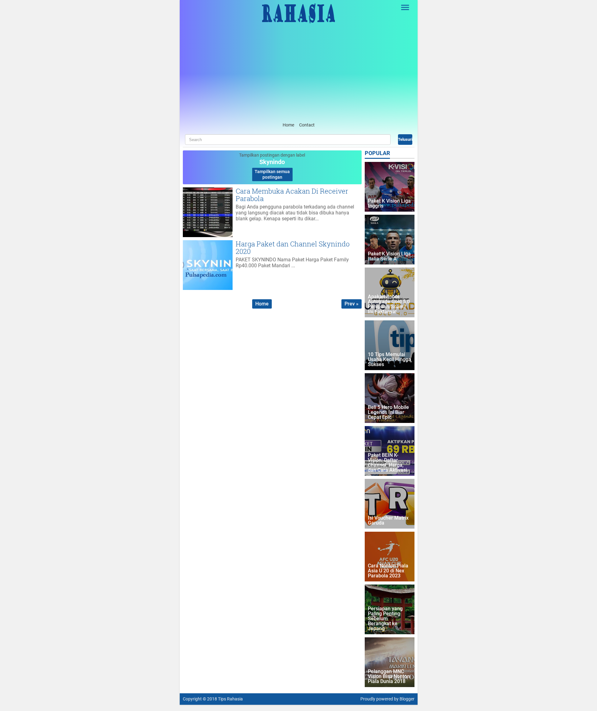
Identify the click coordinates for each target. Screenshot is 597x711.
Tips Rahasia (230, 699)
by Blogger (404, 699)
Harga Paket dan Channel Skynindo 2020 (292, 247)
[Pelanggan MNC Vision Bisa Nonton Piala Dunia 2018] (389, 662)
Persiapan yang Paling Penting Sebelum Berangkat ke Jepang (385, 618)
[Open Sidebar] (405, 7)
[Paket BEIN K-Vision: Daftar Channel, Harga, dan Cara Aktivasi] (389, 451)
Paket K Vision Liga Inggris (389, 204)
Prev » (352, 304)
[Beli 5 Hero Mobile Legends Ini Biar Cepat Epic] (389, 398)
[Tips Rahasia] (298, 21)
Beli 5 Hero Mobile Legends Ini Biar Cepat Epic (388, 412)
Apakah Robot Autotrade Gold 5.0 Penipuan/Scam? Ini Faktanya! (389, 304)
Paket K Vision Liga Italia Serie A (389, 256)
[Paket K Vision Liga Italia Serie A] (389, 239)
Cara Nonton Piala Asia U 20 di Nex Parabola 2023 (388, 571)
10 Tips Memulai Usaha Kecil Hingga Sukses (389, 359)
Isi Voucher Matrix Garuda (388, 521)
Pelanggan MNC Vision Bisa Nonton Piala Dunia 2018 (389, 676)
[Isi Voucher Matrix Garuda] (389, 504)
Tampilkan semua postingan (272, 174)
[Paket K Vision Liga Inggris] (389, 187)
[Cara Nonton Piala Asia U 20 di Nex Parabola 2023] (389, 556)
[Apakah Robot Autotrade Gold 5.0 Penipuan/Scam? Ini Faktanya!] (389, 292)
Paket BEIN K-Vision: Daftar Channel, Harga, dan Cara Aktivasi (387, 463)
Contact (307, 124)
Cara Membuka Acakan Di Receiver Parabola (292, 194)
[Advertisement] (298, 74)
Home (288, 124)
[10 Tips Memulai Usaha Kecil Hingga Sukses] (389, 345)
